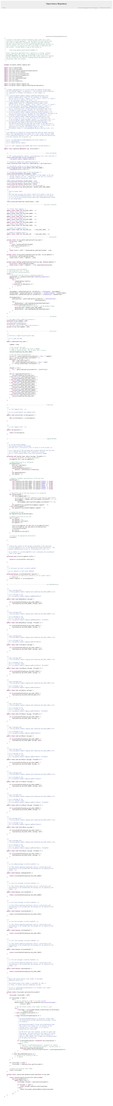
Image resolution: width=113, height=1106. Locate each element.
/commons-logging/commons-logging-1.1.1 (89, 7)
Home (4, 7)
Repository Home (105, 7)
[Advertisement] (56, 22)
